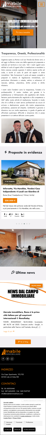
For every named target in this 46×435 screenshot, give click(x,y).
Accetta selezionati (29, 429)
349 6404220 (10, 391)
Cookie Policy (8, 418)
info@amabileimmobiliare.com (12, 393)
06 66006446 (9, 388)
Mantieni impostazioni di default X (33, 400)
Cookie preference (25, 416)
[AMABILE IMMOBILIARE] (11, 4)
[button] (16, 224)
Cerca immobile (24, 32)
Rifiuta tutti (17, 429)
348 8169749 (25, 391)
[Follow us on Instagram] (7, 359)
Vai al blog (24, 342)
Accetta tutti (7, 429)
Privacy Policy (17, 418)
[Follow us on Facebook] (3, 359)
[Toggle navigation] (41, 4)
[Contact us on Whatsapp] (12, 359)
